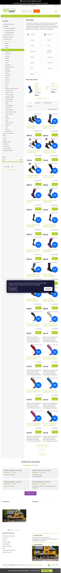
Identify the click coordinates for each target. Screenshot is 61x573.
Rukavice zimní (8, 101)
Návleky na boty (9, 99)
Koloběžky (5, 26)
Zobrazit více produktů (41, 98)
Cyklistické (7, 75)
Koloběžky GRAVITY (9, 33)
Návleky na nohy (9, 90)
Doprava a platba (6, 542)
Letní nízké (7, 71)
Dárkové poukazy (7, 148)
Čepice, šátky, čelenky (10, 112)
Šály (7, 127)
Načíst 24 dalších (42, 445)
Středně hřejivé (9, 105)
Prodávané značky (6, 552)
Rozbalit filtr (11, 169)
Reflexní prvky (8, 131)
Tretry (4, 137)
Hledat (37, 11)
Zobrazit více (30, 493)
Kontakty (4, 540)
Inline (6, 63)
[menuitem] (8, 16)
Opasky (7, 129)
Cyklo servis (5, 538)
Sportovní (7, 54)
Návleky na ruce (9, 92)
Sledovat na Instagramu (15, 530)
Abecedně (29, 106)
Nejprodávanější (47, 103)
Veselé (6, 78)
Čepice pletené (9, 114)
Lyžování (7, 56)
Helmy (4, 140)
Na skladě (9, 167)
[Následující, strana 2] (42, 450)
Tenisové (7, 80)
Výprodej (5, 144)
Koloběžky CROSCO (9, 30)
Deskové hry (6, 146)
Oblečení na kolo (7, 39)
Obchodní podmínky (7, 546)
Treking (7, 60)
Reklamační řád (6, 544)
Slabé (7, 103)
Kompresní (7, 52)
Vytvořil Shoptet (55, 565)
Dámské (7, 45)
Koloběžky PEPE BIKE (10, 28)
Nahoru (43, 454)
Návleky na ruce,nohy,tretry (11, 88)
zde (39, 285)
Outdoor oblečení (7, 41)
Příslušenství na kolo (8, 37)
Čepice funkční (9, 122)
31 (45, 450)
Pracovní (7, 82)
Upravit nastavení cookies (36, 565)
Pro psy (6, 84)
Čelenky (7, 118)
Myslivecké (8, 65)
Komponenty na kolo (8, 35)
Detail (38, 134)
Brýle (4, 135)
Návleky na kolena (10, 97)
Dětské (6, 48)
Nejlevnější (37, 103)
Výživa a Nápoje (7, 142)
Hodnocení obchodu (30, 461)
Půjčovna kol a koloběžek (28, 5)
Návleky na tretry (10, 95)
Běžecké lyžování (9, 67)
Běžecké (7, 73)
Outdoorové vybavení (8, 133)
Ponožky (7, 50)
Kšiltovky (8, 125)
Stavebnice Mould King (8, 24)
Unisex (6, 86)
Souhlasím (48, 289)
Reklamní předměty (8, 150)
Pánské (6, 43)
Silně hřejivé (8, 107)
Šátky (7, 116)
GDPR (3, 548)
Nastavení (13, 289)
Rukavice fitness (10, 110)
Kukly (7, 120)
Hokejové (7, 69)
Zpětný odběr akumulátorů (8, 550)
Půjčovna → (47, 570)
